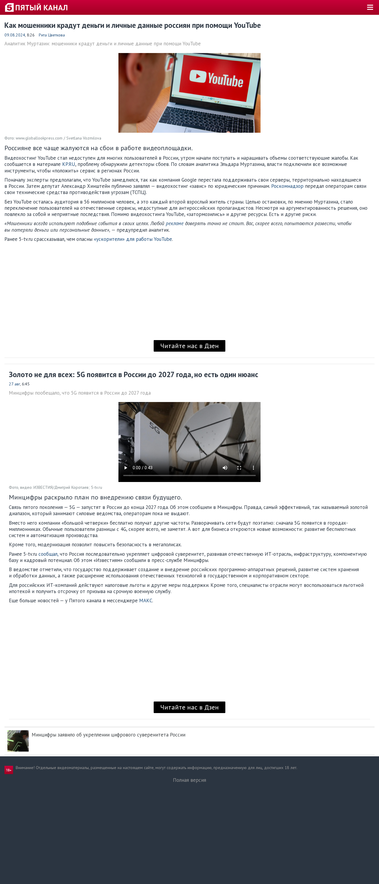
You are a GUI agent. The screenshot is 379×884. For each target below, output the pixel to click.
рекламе (175, 223)
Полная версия (189, 780)
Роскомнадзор (287, 186)
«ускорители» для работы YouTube (133, 239)
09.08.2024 (14, 35)
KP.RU (68, 164)
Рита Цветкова (52, 35)
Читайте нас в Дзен (189, 346)
